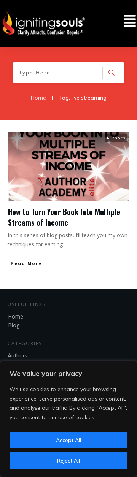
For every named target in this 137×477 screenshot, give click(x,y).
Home (15, 316)
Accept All (68, 440)
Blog (13, 325)
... (66, 244)
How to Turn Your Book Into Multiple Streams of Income (64, 217)
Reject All (68, 460)
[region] (68, 419)
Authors (116, 138)
